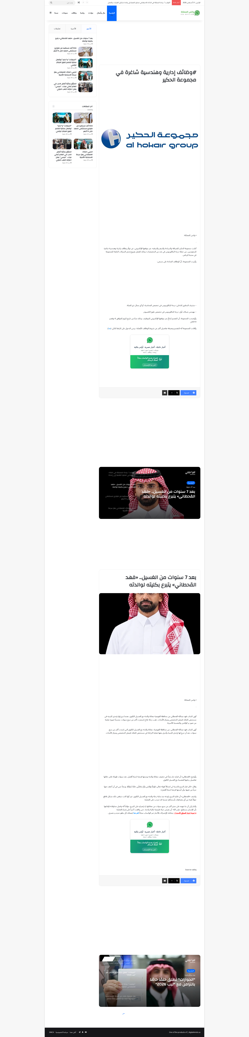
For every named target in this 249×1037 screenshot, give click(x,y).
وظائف (74, 13)
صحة (56, 13)
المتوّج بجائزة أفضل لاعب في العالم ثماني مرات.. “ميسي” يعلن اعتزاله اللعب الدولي (65, 86)
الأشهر (88, 29)
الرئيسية (112, 13)
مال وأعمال (101, 13)
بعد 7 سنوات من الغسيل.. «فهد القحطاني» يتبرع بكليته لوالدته (74, 40)
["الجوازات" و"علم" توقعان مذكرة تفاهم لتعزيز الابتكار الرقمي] (85, 63)
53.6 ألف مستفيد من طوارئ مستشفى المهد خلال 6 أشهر (65, 49)
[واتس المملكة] (190, 13)
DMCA (51, 1032)
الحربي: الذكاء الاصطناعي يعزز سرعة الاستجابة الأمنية (65, 73)
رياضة (82, 13)
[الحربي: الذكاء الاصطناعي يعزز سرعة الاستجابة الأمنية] (85, 76)
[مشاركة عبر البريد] (164, 392)
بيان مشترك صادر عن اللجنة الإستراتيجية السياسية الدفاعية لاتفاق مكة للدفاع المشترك (141, 2)
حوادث (90, 13)
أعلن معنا (73, 1032)
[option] (149, 493)
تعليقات (57, 29)
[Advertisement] (149, 42)
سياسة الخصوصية (62, 1032)
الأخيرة (73, 29)
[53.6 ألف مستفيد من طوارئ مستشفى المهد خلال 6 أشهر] (85, 52)
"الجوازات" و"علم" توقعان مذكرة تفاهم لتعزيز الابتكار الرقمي (66, 62)
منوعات (65, 13)
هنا (109, 328)
